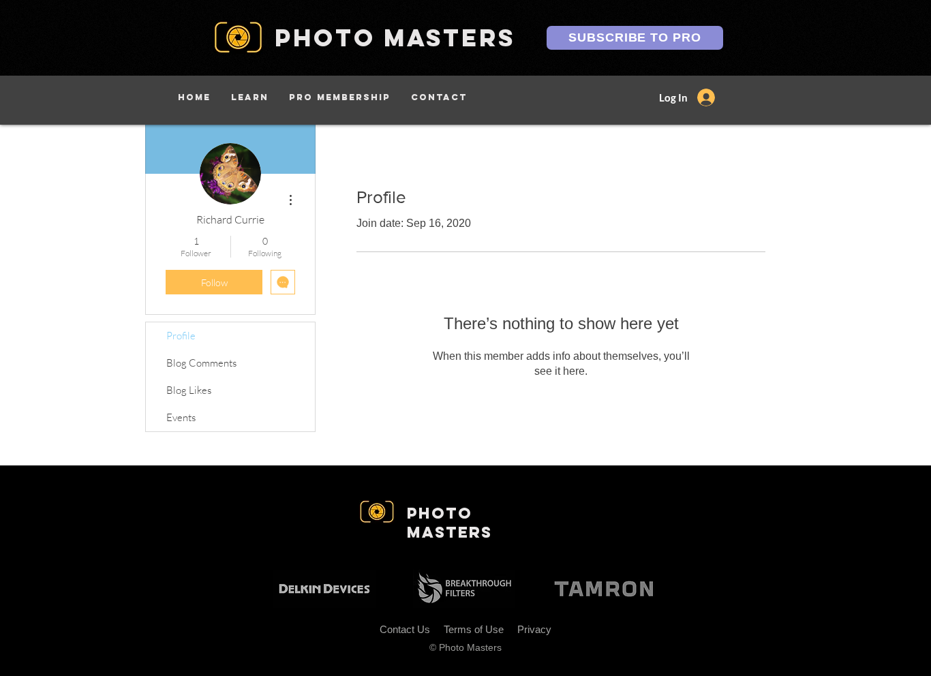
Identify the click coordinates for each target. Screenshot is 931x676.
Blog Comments (201, 362)
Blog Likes (188, 390)
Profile (181, 335)
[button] (250, 97)
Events (181, 417)
